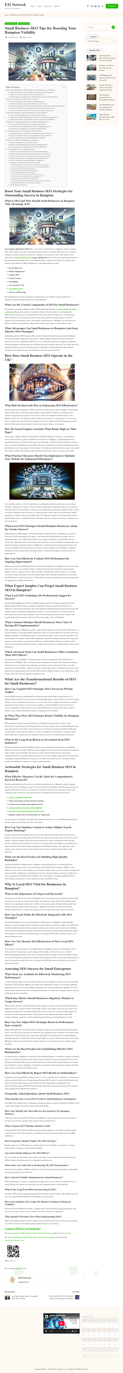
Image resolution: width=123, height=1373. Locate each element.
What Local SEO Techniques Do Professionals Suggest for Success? (28, 115)
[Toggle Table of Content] (63, 87)
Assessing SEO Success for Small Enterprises (20, 149)
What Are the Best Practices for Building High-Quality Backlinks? (28, 138)
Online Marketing (24, 23)
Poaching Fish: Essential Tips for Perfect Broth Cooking (107, 97)
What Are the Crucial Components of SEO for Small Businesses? (27, 94)
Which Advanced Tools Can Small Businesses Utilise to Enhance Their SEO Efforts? (32, 119)
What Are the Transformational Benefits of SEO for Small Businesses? (28, 122)
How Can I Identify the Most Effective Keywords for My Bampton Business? (31, 167)
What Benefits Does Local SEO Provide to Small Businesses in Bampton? (30, 165)
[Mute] (73, 1331)
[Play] (46, 1331)
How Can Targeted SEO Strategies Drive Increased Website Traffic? (28, 124)
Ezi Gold (68, 1233)
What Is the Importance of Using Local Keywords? (23, 142)
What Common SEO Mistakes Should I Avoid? (24, 169)
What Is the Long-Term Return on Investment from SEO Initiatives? (28, 129)
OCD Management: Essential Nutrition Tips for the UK (107, 77)
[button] (112, 6)
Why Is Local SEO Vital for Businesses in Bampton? (23, 140)
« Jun (85, 1356)
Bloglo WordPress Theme (79, 1369)
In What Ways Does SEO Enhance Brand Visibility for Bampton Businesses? (30, 126)
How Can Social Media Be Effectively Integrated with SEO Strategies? (29, 145)
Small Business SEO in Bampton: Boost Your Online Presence (32, 1233)
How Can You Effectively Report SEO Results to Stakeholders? (27, 160)
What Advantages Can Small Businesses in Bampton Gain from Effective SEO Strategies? (34, 97)
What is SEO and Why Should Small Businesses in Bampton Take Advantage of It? (32, 92)
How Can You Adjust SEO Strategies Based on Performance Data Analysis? (30, 156)
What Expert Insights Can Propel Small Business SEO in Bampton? (27, 113)
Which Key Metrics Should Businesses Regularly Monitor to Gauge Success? (30, 154)
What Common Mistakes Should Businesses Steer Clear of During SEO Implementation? (34, 117)
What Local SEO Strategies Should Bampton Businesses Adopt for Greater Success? (32, 108)
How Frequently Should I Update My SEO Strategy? (25, 170)
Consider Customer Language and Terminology (25, 808)
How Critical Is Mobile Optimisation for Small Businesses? (27, 176)
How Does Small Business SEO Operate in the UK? (22, 99)
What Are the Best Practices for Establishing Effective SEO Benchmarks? (29, 158)
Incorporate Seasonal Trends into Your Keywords (26, 811)
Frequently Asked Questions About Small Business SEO (25, 163)
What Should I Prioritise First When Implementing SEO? (27, 182)
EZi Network (15, 4)
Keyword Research (22, 257)
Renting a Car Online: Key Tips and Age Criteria (106, 67)
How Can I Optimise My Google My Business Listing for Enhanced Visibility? (31, 180)
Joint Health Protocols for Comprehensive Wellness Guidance (106, 107)
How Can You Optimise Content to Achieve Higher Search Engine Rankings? (31, 135)
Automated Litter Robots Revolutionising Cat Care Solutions (107, 57)
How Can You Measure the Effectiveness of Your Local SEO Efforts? (28, 147)
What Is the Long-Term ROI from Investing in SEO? (25, 178)
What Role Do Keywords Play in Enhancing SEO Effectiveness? (27, 101)
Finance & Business (11, 23)
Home (6, 15)
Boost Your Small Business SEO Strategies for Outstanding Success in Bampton (31, 90)
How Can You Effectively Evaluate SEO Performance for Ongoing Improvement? (32, 110)
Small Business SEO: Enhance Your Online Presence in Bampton (35, 1237)
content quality (62, 309)
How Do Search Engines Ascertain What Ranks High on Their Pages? (28, 104)
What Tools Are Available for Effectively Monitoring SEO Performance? (29, 151)
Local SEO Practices (16, 288)
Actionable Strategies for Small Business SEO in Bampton (24, 131)
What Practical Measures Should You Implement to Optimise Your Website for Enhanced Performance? (37, 106)
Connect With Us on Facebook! (18, 185)
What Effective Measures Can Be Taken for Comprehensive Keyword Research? (31, 133)
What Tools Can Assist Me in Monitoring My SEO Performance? (28, 174)
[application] (61, 1323)
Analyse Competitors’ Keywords (20, 797)
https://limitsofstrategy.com (14, 1240)
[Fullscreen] (76, 1331)
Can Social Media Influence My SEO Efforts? (24, 172)
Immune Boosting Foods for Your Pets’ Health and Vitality (106, 87)
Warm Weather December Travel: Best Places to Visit (107, 116)
